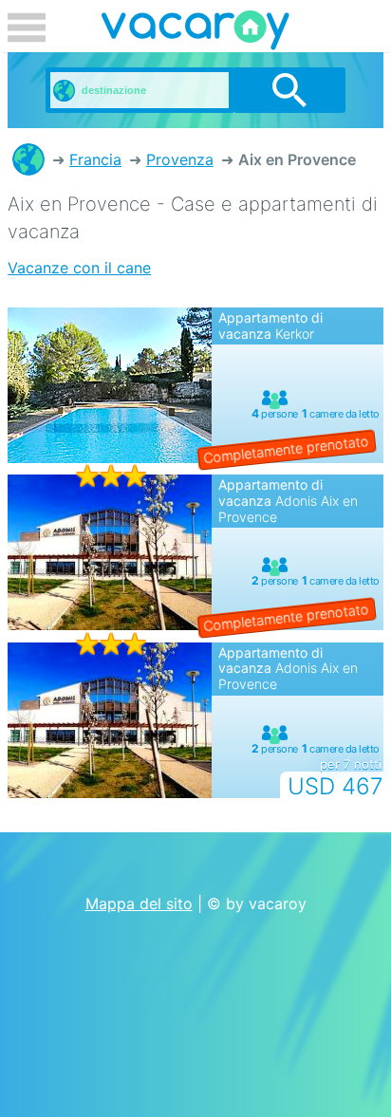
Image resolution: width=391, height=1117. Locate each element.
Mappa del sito (139, 903)
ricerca (289, 90)
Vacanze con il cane (79, 267)
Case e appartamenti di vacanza (28, 159)
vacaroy (195, 33)
